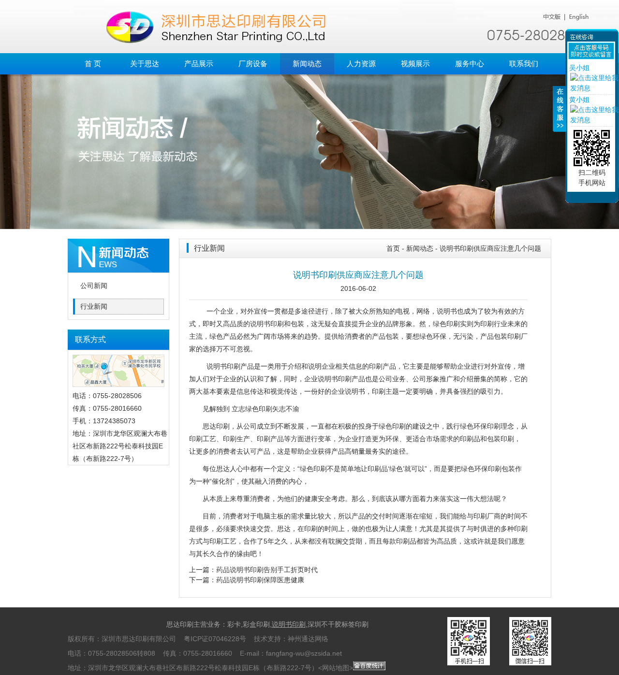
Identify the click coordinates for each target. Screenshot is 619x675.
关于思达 (144, 63)
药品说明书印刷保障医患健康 (260, 580)
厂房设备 (252, 63)
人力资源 (361, 63)
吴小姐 (579, 68)
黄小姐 (579, 99)
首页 (393, 248)
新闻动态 (307, 63)
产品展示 (198, 63)
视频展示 (415, 63)
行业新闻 (93, 306)
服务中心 (469, 63)
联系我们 (523, 63)
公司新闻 (93, 285)
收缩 (559, 114)
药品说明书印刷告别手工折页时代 (267, 570)
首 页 (93, 63)
